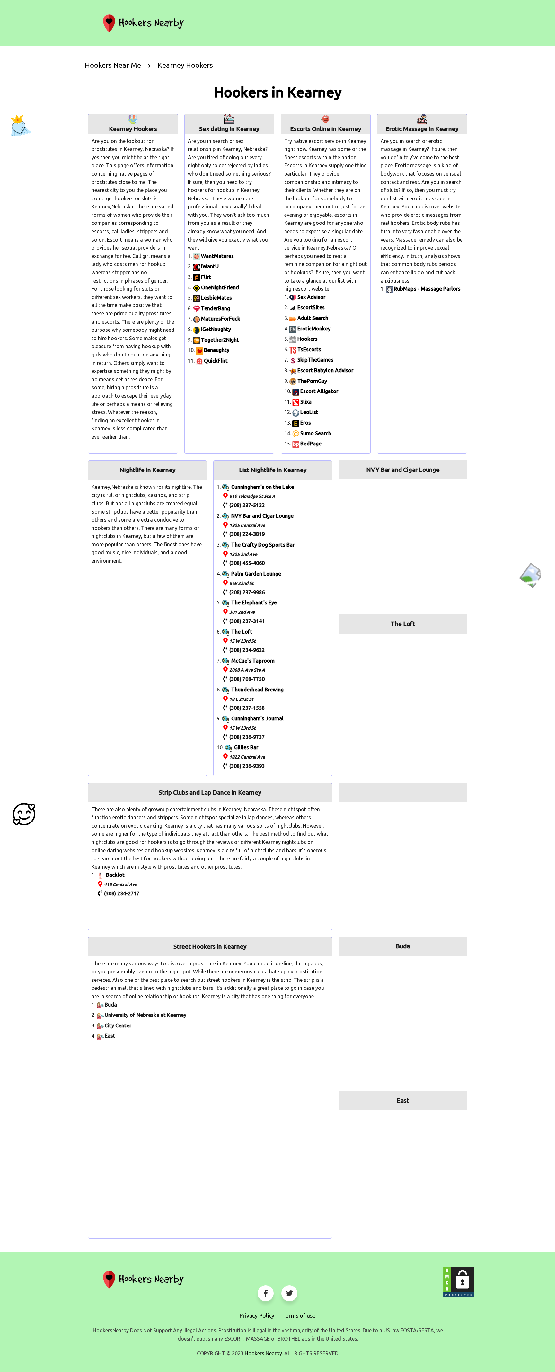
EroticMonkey (313, 328)
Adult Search (312, 318)
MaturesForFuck (220, 318)
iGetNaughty (216, 329)
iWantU (210, 266)
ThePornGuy (312, 381)
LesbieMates (216, 298)
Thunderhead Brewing (257, 689)
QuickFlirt (216, 361)
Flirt (206, 277)
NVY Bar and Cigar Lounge (262, 516)
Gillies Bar (246, 747)
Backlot (115, 875)
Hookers (307, 339)
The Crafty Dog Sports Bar (263, 545)
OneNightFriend (220, 287)
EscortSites (311, 307)
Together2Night (220, 340)
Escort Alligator (319, 391)
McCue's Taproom (253, 661)
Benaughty (216, 350)
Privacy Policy (256, 1315)
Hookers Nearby (263, 1353)
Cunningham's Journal (257, 718)
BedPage (311, 443)
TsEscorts (309, 349)
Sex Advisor (311, 297)
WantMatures (217, 256)
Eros (305, 423)
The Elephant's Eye (254, 602)
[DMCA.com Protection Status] (459, 1282)
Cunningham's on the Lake (262, 487)
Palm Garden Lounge (256, 573)
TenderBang (215, 308)
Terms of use (299, 1315)
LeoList (309, 412)
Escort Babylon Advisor (325, 370)
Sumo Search (315, 433)
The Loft (241, 632)
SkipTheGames (315, 360)
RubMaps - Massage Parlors (427, 289)
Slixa (306, 402)
